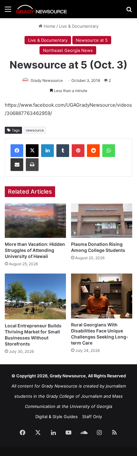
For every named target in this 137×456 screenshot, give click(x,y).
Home (48, 26)
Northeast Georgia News (68, 50)
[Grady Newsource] (41, 9)
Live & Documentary (78, 26)
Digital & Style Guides (56, 416)
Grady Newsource (47, 80)
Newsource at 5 (92, 40)
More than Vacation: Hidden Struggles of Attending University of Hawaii (35, 250)
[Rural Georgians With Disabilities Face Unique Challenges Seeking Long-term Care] (101, 296)
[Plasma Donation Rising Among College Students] (101, 220)
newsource (35, 130)
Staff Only (92, 416)
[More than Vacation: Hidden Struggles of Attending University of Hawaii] (35, 220)
